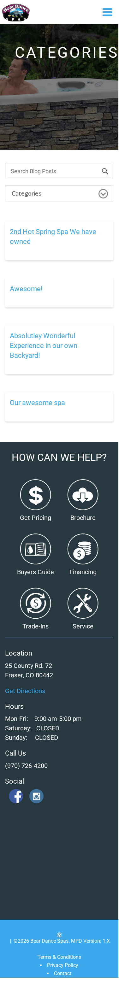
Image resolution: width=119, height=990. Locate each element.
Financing (83, 572)
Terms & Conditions (59, 957)
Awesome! (26, 289)
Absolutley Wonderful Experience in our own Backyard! (43, 345)
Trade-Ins (35, 626)
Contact (62, 973)
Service (83, 626)
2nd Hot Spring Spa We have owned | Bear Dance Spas (16, 12)
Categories (27, 193)
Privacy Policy (62, 965)
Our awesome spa (37, 403)
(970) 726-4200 (26, 765)
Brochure (83, 518)
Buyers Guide (35, 572)
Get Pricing (35, 518)
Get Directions (25, 691)
